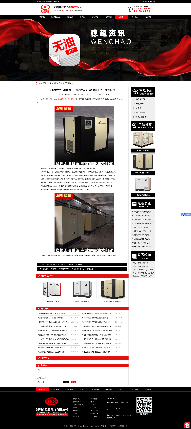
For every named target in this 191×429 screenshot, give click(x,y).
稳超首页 (42, 17)
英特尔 (92, 402)
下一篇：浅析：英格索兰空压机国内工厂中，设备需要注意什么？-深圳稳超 (66, 269)
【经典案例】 (94, 399)
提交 (66, 382)
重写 (73, 382)
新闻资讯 (57, 83)
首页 (50, 83)
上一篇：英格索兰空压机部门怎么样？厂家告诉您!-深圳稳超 (61, 264)
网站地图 (152, 1)
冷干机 (75, 414)
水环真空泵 (76, 416)
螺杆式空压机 (77, 402)
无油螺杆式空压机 (78, 405)
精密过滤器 (76, 411)
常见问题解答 (67, 83)
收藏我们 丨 (146, 1)
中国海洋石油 (94, 414)
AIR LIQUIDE (94, 411)
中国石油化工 (94, 416)
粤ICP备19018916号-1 (118, 426)
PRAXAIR (93, 408)
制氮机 (75, 408)
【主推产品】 (77, 399)
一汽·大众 (93, 405)
